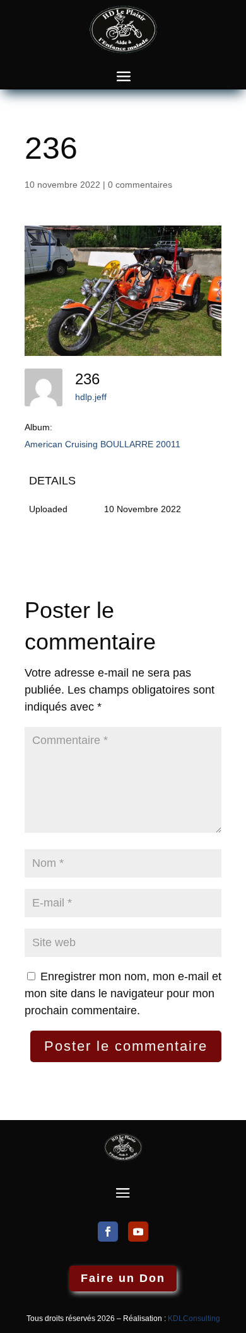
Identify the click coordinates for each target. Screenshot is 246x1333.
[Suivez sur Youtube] (138, 1231)
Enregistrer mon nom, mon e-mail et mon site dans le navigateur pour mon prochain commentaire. (123, 993)
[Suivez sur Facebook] (108, 1231)
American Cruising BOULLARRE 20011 (102, 444)
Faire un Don (123, 1278)
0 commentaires (140, 185)
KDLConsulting (194, 1318)
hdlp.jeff (91, 397)
